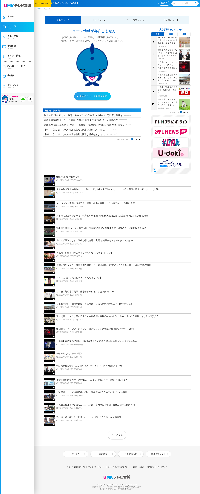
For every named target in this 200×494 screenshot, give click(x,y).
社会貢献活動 (131, 454)
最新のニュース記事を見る (93, 96)
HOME (38, 9)
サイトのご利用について (76, 467)
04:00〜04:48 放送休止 (67, 3)
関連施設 (103, 454)
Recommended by (123, 139)
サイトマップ (162, 467)
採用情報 (150, 467)
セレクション (99, 20)
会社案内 (75, 454)
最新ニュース (63, 20)
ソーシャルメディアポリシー (118, 467)
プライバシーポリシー (96, 467)
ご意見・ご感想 (138, 467)
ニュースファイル (135, 20)
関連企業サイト (158, 454)
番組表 (164, 3)
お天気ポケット (171, 20)
